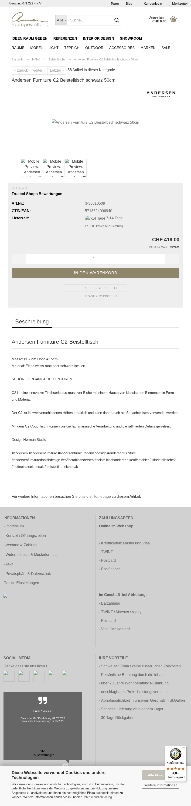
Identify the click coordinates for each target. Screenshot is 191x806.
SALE (165, 48)
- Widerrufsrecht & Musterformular (31, 555)
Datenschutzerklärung (97, 797)
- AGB (8, 564)
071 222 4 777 (31, 3)
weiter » (38, 70)
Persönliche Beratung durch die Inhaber (134, 675)
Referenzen (65, 38)
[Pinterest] (38, 676)
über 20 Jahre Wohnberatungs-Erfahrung (135, 683)
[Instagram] (24, 676)
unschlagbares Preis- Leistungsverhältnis (135, 692)
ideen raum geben (30, 38)
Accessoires (122, 48)
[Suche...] (116, 20)
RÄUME (18, 48)
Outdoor (94, 48)
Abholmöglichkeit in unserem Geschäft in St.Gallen (143, 700)
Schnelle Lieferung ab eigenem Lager (132, 709)
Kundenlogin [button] (152, 3)
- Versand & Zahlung (20, 545)
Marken (148, 48)
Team (115, 3)
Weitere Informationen (160, 785)
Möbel (36, 48)
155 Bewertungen (42, 755)
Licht (53, 48)
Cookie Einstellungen (21, 583)
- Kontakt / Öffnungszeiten (24, 536)
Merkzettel (179, 3)
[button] (19, 259)
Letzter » (57, 70)
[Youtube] (53, 676)
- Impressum (13, 526)
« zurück (21, 70)
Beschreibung (32, 321)
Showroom (131, 38)
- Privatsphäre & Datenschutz (27, 574)
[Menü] (183, 748)
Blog (129, 3)
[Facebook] (9, 676)
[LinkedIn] (67, 676)
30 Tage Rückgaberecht (120, 718)
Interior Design (98, 38)
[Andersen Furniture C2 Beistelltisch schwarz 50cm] (95, 122)
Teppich (71, 48)
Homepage (101, 496)
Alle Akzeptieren (161, 775)
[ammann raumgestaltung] (30, 19)
